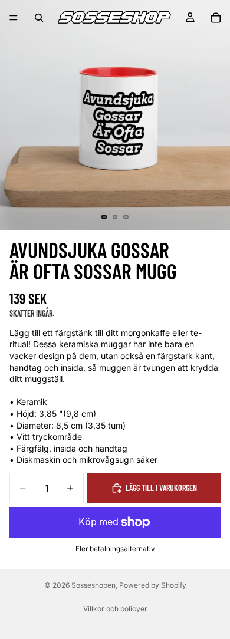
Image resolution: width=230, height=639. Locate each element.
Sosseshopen (93, 585)
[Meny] (13, 17)
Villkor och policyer (115, 608)
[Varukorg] (216, 18)
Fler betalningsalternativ (115, 549)
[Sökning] (39, 18)
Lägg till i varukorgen (161, 488)
